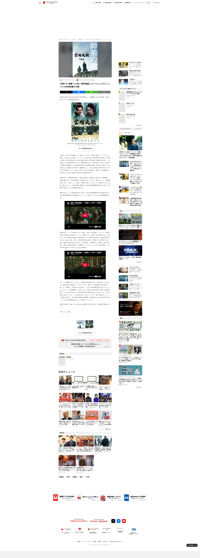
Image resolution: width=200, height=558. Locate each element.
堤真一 (81, 477)
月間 (129, 132)
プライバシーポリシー (86, 541)
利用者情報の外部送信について (116, 541)
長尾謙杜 (75, 477)
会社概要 (78, 541)
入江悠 (87, 477)
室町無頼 (92, 97)
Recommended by (102, 429)
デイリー (121, 132)
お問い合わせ (105, 541)
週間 (126, 132)
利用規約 (94, 541)
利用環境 (99, 541)
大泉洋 (68, 477)
